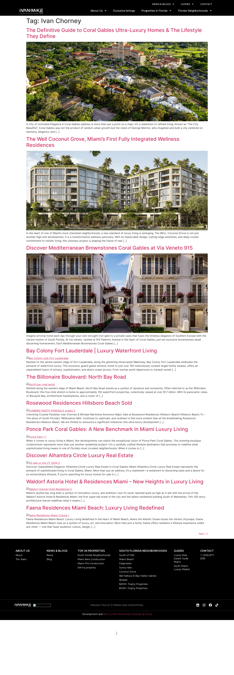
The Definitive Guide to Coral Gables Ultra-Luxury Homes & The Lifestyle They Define (114, 33)
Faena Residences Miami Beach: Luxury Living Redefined (95, 508)
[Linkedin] (198, 605)
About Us (96, 10)
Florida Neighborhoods (193, 10)
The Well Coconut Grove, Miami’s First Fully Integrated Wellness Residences (102, 142)
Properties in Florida (154, 10)
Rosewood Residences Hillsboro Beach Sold (79, 403)
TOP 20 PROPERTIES (91, 550)
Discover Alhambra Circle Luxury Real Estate (79, 455)
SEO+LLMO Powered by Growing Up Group (127, 614)
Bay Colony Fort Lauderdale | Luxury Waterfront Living (91, 351)
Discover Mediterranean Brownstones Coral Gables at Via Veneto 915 (109, 248)
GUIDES (185, 4)
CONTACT (206, 4)
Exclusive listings (124, 10)
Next (203, 533)
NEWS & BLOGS (161, 4)
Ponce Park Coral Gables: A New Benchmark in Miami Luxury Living (107, 429)
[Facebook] (210, 605)
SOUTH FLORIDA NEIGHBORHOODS (143, 550)
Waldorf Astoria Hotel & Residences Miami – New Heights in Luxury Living (114, 481)
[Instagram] (204, 605)
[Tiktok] (217, 605)
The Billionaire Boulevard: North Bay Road (76, 377)
